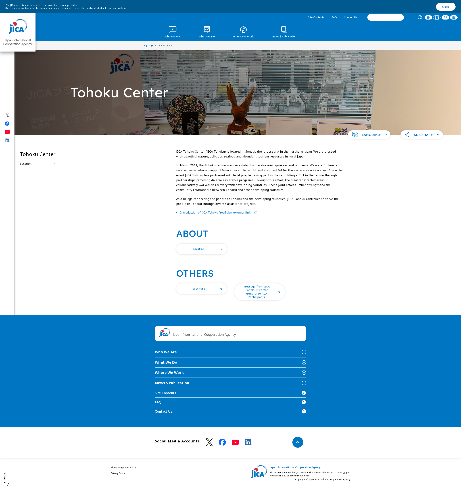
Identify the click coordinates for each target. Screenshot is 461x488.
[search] (385, 17)
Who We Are (166, 352)
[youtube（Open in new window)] (7, 132)
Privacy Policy (118, 473)
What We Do (166, 362)
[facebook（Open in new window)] (7, 124)
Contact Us (350, 17)
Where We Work (169, 372)
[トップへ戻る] (297, 442)
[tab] (420, 17)
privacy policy (117, 8)
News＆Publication (172, 382)
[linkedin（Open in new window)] (7, 140)
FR (445, 17)
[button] (369, 134)
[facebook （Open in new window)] (222, 442)
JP (428, 17)
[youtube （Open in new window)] (235, 442)
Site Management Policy (123, 467)
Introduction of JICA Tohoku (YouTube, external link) (216, 212)
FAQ (334, 17)
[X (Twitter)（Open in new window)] (7, 115)
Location (26, 164)
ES (454, 17)
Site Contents (316, 17)
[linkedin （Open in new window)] (248, 442)
